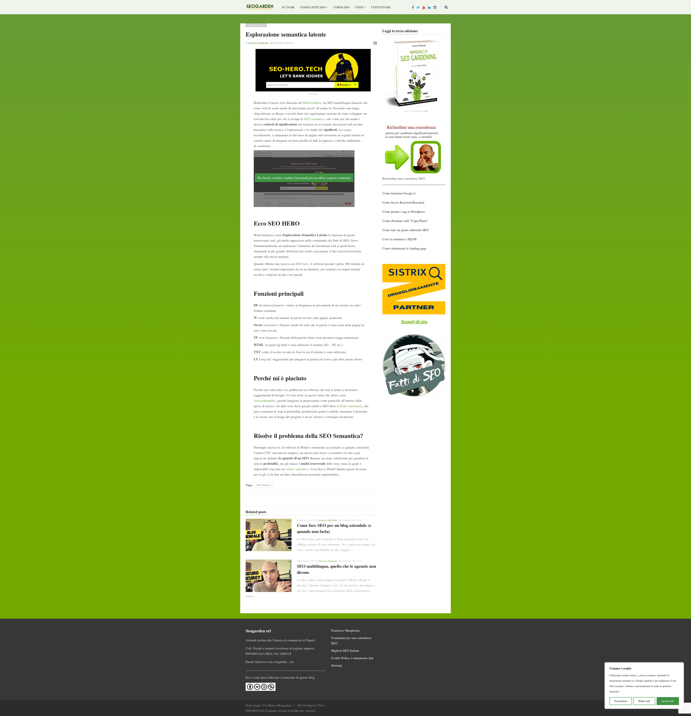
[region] (644, 685)
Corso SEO (341, 7)
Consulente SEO (313, 7)
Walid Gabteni (311, 102)
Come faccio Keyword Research (403, 202)
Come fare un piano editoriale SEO (405, 230)
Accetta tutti (667, 701)
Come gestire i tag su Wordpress (403, 211)
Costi (359, 7)
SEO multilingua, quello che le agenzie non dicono (336, 569)
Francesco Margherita (328, 520)
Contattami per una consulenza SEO (351, 640)
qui (426, 110)
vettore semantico (297, 469)
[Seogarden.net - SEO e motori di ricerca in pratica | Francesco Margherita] (260, 7)
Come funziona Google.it (398, 193)
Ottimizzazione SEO (256, 25)
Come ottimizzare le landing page (404, 248)
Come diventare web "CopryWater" (405, 221)
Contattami (380, 7)
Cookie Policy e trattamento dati (352, 658)
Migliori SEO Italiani (345, 650)
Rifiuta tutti (644, 701)
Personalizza (621, 701)
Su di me (288, 7)
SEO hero (302, 264)
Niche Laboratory (350, 406)
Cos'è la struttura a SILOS (399, 239)
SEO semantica (314, 119)
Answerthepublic (265, 400)
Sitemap (336, 665)
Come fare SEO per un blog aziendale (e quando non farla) (334, 528)
